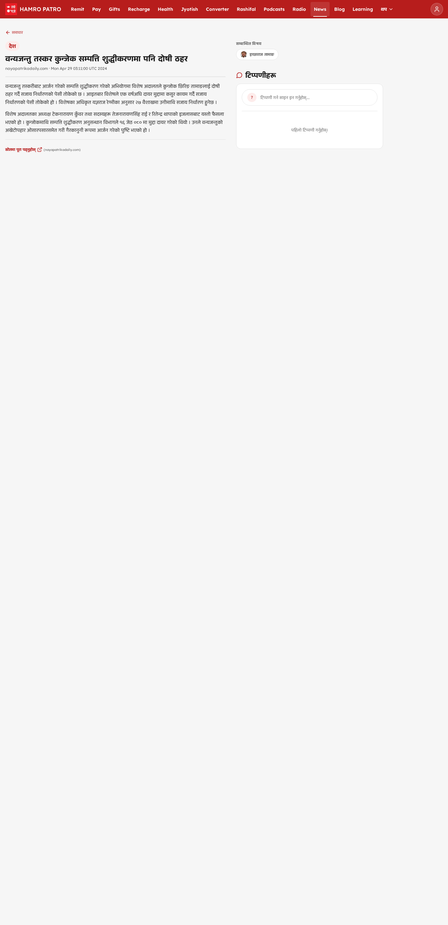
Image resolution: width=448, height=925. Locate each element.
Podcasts (274, 9)
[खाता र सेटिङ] (437, 9)
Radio (299, 9)
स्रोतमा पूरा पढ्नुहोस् (20, 149)
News (320, 9)
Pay (96, 9)
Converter (217, 9)
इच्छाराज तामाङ (262, 54)
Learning (363, 9)
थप (384, 9)
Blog (339, 9)
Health (165, 9)
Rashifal (246, 9)
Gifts (114, 9)
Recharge (139, 9)
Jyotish (189, 9)
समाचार (17, 32)
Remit (77, 9)
